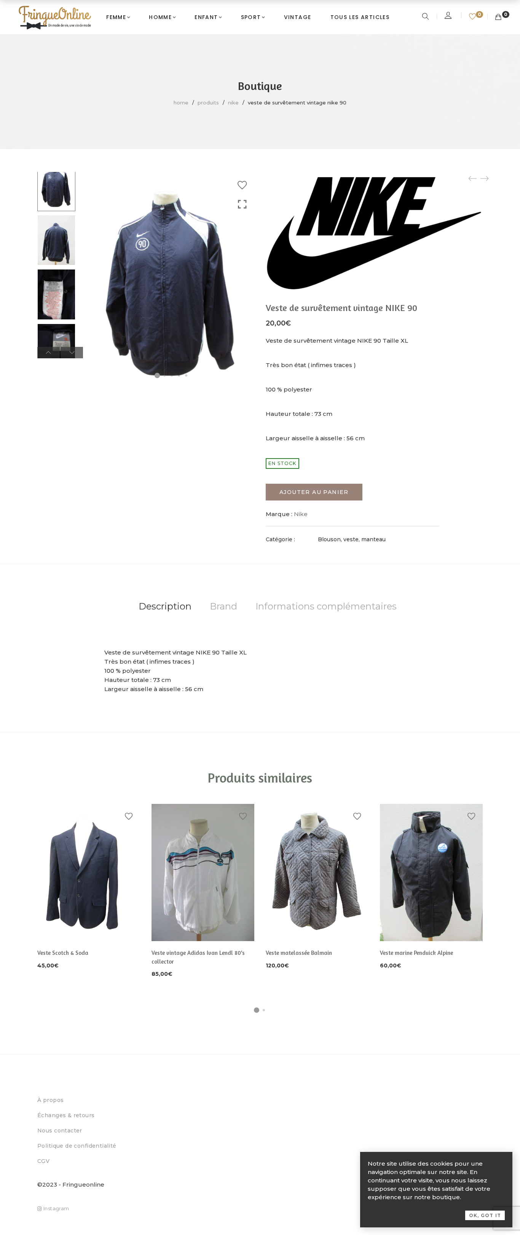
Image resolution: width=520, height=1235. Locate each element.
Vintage (297, 17)
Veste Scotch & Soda (62, 952)
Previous (48, 352)
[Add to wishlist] (242, 185)
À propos (50, 1100)
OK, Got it (485, 1215)
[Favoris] (473, 17)
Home (181, 102)
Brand (223, 606)
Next (72, 352)
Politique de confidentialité (76, 1145)
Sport (251, 17)
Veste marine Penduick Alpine (416, 952)
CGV (43, 1161)
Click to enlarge (242, 204)
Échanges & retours (66, 1115)
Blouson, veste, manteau (352, 539)
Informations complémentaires (326, 606)
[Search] (426, 17)
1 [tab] (256, 1010)
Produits (208, 102)
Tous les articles (360, 17)
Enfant (206, 17)
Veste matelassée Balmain (299, 952)
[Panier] (498, 17)
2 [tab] (264, 1010)
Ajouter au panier (314, 492)
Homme (160, 17)
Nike (233, 102)
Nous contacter (59, 1130)
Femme (116, 17)
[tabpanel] (89, 887)
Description (165, 606)
